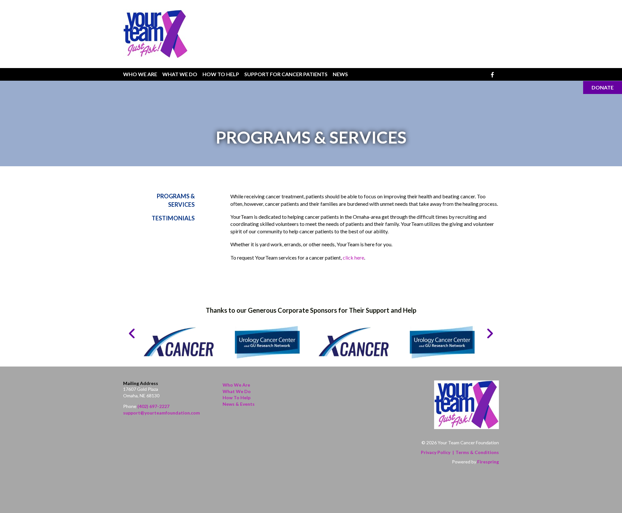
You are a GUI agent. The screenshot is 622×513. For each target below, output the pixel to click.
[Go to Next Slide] (490, 333)
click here (353, 257)
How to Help (236, 397)
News (340, 74)
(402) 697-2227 (153, 406)
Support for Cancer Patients (286, 74)
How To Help (220, 74)
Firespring (488, 461)
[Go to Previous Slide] (132, 333)
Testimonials (173, 218)
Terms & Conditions (477, 452)
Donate (603, 87)
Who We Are (140, 74)
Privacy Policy (435, 452)
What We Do (179, 74)
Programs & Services (176, 200)
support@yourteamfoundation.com (161, 412)
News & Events (239, 404)
